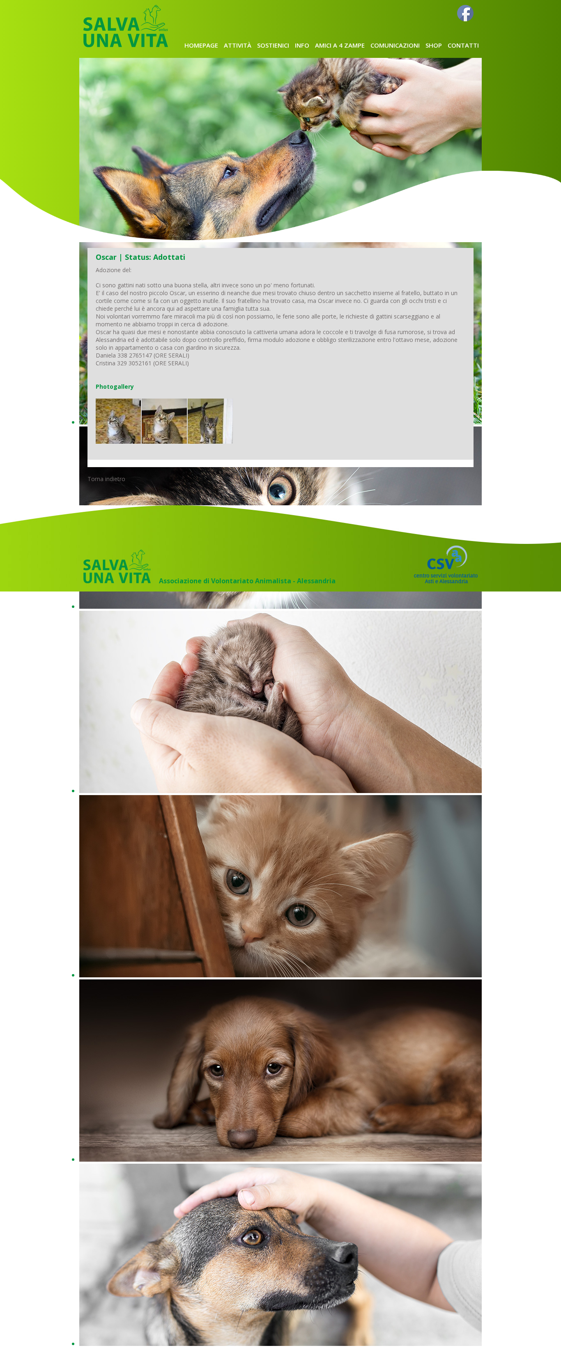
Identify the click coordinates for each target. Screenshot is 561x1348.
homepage (201, 45)
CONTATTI (463, 45)
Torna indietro (106, 479)
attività (237, 45)
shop (433, 45)
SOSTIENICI (273, 45)
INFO (302, 45)
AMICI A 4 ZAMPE (340, 45)
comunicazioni (395, 45)
